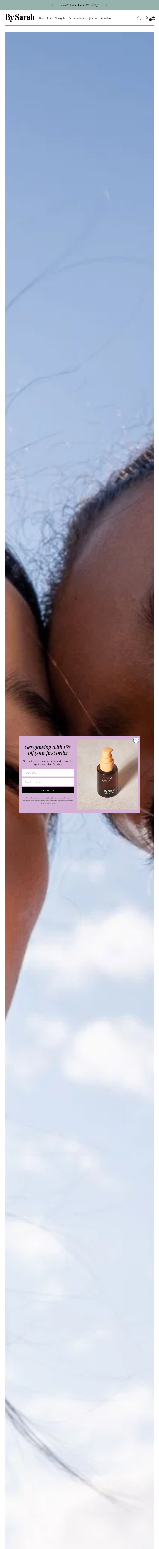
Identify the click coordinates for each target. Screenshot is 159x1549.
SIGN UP (48, 790)
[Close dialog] (136, 740)
